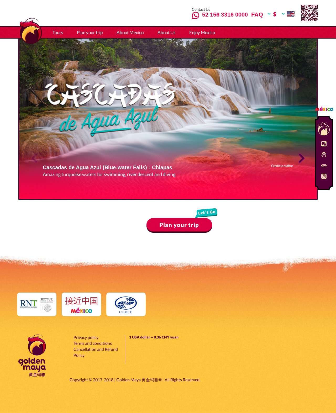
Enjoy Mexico (202, 32)
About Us (166, 32)
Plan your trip (90, 32)
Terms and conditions (93, 343)
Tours (57, 32)
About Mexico (130, 32)
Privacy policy (86, 337)
